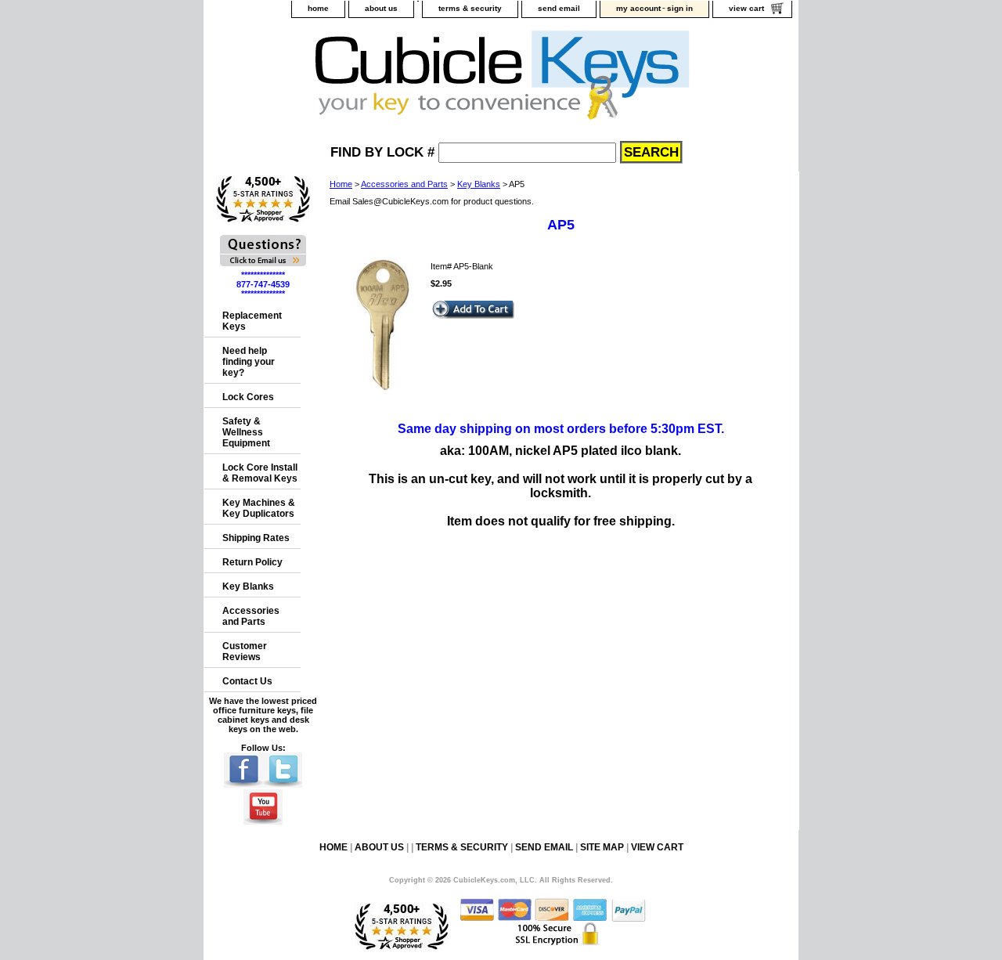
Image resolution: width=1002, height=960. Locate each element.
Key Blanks (478, 184)
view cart (746, 8)
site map (602, 847)
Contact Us (247, 681)
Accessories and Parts (404, 184)
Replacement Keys (252, 321)
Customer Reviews (244, 651)
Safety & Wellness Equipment (246, 432)
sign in (680, 8)
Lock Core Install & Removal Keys (259, 473)
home (318, 8)
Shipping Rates (256, 537)
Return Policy (252, 562)
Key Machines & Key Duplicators (258, 508)
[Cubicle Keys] (400, 79)
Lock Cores (248, 397)
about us (381, 8)
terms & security (470, 8)
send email (559, 8)
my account (638, 8)
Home (341, 184)
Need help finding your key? (248, 361)
